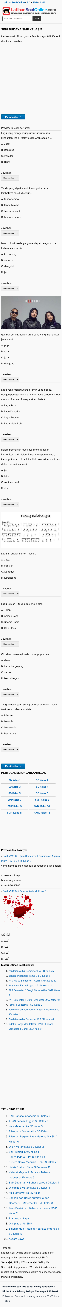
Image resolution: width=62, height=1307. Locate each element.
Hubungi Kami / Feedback (38, 1286)
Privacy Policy (25, 1291)
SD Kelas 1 (14, 780)
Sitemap (40, 1291)
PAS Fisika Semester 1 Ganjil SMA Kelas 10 (32, 980)
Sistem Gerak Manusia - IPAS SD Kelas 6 (33, 1162)
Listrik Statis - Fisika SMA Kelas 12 (30, 1167)
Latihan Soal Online (14, 2)
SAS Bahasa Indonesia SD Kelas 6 (29, 1116)
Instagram (34, 1296)
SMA (43, 2)
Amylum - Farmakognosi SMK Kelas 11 (30, 985)
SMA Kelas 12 (42, 812)
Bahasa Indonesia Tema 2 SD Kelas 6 (29, 975)
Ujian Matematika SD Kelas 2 (26, 1146)
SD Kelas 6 (42, 793)
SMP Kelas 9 (15, 806)
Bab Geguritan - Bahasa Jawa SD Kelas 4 (34, 1182)
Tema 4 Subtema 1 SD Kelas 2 (25, 1004)
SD (28, 2)
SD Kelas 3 (14, 786)
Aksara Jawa (17, 1238)
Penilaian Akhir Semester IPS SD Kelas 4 (31, 1019)
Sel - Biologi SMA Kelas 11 (24, 1151)
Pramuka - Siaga (19, 1218)
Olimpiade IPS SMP (20, 1223)
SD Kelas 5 (14, 793)
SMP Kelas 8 (42, 799)
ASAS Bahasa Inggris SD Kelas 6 (28, 1121)
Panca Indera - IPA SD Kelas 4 (27, 1156)
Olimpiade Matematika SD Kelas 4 (29, 1187)
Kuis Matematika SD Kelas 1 (25, 1192)
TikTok (6, 1300)
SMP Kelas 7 (15, 799)
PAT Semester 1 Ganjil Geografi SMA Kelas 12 (34, 999)
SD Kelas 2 (42, 780)
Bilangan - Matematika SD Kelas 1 (29, 1131)
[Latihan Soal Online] (29, 11)
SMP (35, 2)
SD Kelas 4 (42, 786)
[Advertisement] (31, 78)
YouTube (52, 1296)
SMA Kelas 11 (14, 812)
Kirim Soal (8, 1291)
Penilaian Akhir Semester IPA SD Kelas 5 (31, 970)
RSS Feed (52, 1291)
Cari (37, 18)
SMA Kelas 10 (42, 806)
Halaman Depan (11, 1286)
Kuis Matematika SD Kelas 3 (26, 1126)
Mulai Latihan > (13, 117)
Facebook (20, 1296)
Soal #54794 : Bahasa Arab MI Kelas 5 (24, 891)
